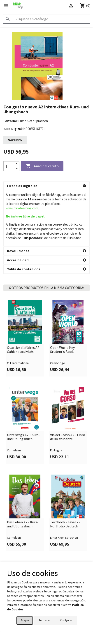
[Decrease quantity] (16, 168)
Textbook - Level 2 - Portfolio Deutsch (65, 524)
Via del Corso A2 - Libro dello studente (67, 437)
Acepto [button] (25, 620)
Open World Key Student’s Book (62, 350)
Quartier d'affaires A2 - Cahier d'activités (24, 350)
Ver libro (15, 140)
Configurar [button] (66, 620)
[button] (46, 186)
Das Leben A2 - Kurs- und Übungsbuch (22, 524)
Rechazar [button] (44, 620)
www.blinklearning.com (22, 208)
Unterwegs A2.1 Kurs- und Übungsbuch (23, 437)
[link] (24, 338)
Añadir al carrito (42, 166)
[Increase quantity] (16, 163)
